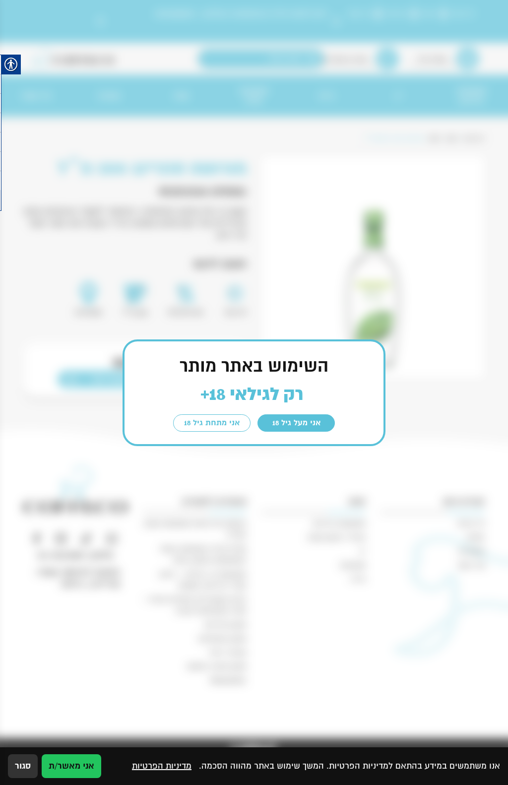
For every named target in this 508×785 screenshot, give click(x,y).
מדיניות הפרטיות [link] (161, 766)
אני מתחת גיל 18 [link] (212, 423)
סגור (23, 766)
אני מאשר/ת (71, 766)
